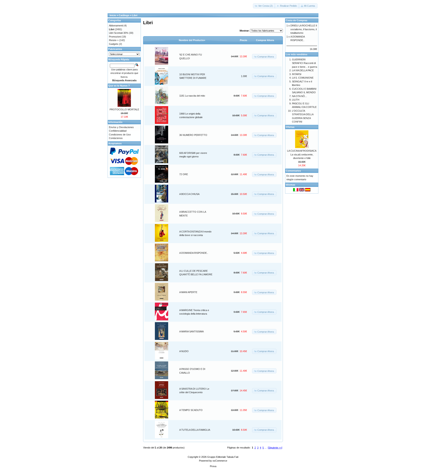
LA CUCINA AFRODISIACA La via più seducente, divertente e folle (301, 154)
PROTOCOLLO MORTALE (124, 109)
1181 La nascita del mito (192, 95)
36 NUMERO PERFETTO (193, 135)
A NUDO (184, 351)
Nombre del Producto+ (192, 40)
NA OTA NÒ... (299, 96)
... (265, 447)
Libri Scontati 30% (118, 33)
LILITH (295, 99)
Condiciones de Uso (120, 134)
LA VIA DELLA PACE (303, 70)
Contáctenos (116, 138)
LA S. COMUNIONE (303, 77)
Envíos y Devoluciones (121, 127)
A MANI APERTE (188, 292)
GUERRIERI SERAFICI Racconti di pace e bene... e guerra (304, 63)
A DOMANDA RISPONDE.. (193, 253)
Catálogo (124, 15)
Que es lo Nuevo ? (119, 85)
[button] (264, 5)
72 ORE (183, 174)
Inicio (113, 15)
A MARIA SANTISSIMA (191, 331)
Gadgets (113, 44)
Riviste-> (113, 40)
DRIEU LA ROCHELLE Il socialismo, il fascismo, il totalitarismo (303, 29)
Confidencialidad (117, 130)
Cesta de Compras (296, 20)
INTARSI (296, 74)
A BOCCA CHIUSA (189, 194)
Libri (134, 15)
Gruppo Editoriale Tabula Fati (222, 457)
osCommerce (220, 460)
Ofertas (290, 127)
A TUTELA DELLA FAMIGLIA (194, 429)
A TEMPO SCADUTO (191, 410)
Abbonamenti (116, 25)
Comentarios (293, 170)
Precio (243, 40)
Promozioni (115, 36)
